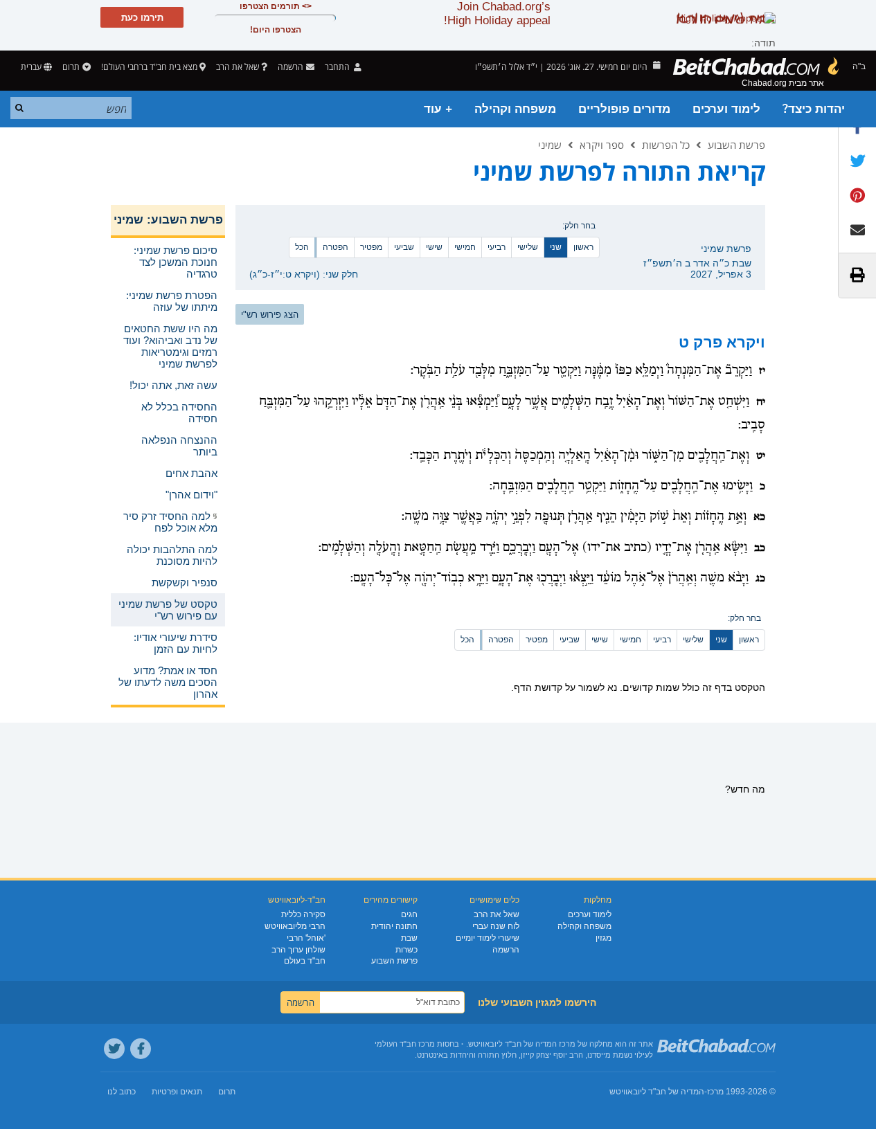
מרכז (715, 1091)
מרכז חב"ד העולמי (405, 1044)
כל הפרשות (666, 145)
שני (556, 247)
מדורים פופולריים (624, 109)
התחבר (338, 67)
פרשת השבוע (736, 145)
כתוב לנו (121, 1091)
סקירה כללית (303, 914)
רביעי (497, 247)
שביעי (404, 247)
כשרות (406, 950)
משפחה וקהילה (515, 109)
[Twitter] (114, 1048)
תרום (71, 67)
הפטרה (335, 247)
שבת (409, 938)
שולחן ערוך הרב (298, 950)
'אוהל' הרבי (306, 938)
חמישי (465, 247)
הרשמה (505, 950)
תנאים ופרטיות (177, 1091)
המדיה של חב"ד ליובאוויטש (656, 1091)
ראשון (583, 247)
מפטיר (371, 247)
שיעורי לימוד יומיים (487, 938)
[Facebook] (140, 1048)
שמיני (550, 145)
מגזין (603, 938)
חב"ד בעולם (304, 961)
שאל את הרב (237, 67)
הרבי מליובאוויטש (295, 926)
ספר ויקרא (602, 145)
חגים (409, 914)
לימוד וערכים (726, 109)
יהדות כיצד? (814, 109)
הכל (302, 247)
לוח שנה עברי (495, 926)
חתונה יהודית (394, 926)
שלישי (527, 247)
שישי (434, 247)
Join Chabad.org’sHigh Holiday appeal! (497, 13)
